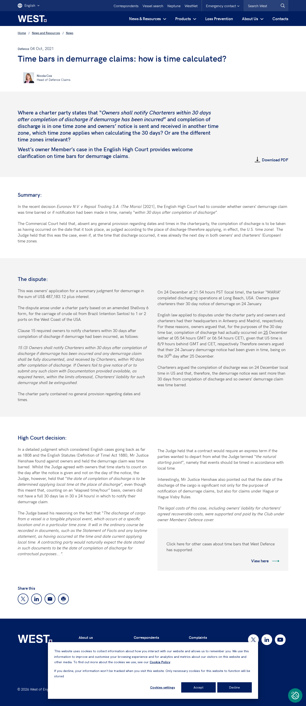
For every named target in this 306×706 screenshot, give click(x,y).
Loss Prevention (219, 18)
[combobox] (266, 5)
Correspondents (126, 5)
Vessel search (152, 5)
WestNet (191, 5)
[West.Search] (282, 5)
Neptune (174, 5)
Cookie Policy (160, 662)
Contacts (280, 18)
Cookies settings (162, 687)
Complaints (198, 637)
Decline (234, 687)
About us (86, 637)
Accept (198, 687)
